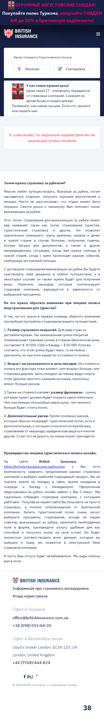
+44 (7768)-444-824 (31, 662)
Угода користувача (30, 596)
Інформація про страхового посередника (51, 588)
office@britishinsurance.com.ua (40, 617)
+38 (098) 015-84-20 (32, 625)
